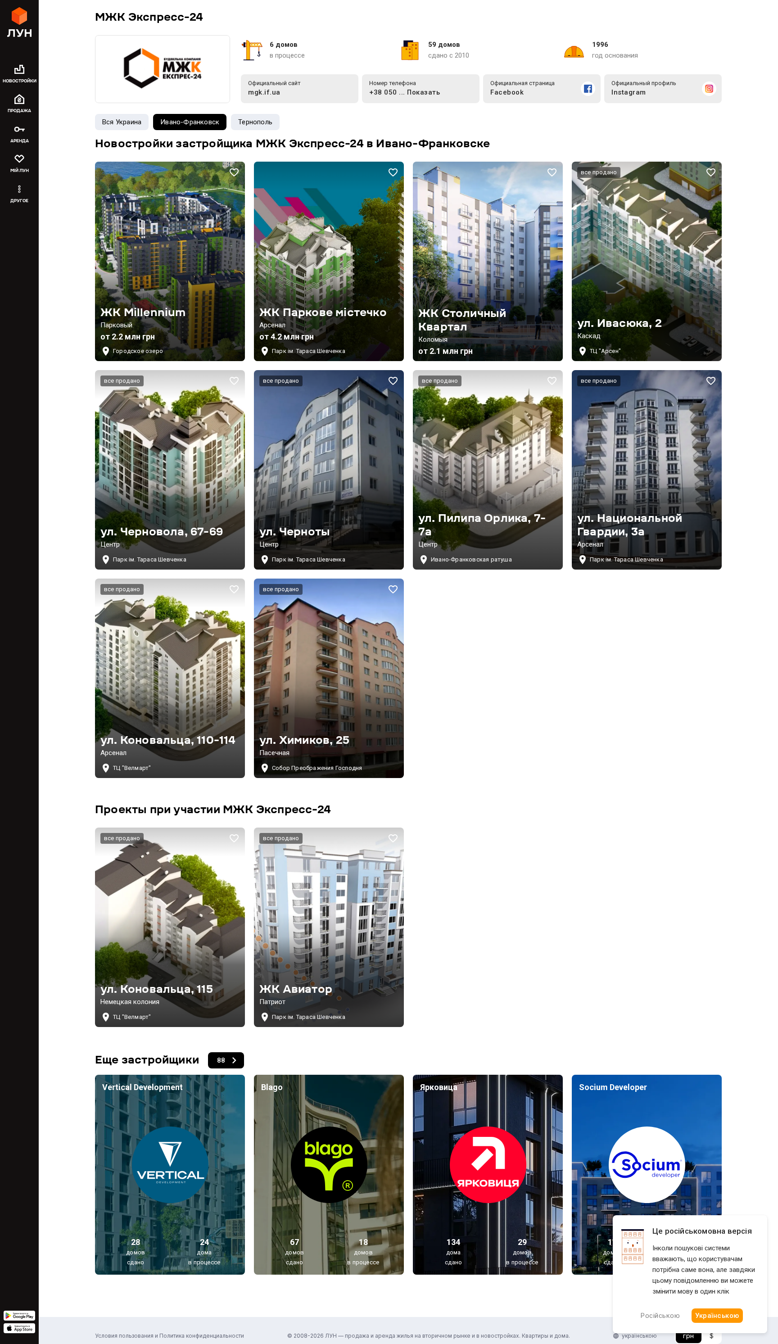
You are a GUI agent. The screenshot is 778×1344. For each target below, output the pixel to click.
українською (639, 1335)
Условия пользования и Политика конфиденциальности (169, 1335)
